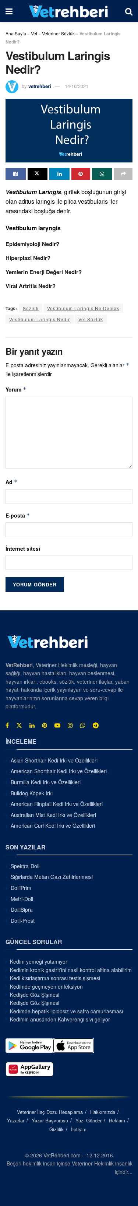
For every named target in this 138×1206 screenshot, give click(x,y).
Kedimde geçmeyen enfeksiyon (46, 986)
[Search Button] (128, 11)
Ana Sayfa (16, 33)
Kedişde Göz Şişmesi (34, 994)
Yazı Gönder (88, 1120)
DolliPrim (21, 887)
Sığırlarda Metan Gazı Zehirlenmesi (52, 876)
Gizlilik (56, 1129)
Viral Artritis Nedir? (31, 286)
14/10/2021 (76, 86)
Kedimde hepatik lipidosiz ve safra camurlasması (66, 1011)
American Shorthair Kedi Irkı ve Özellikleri (59, 771)
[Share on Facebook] (16, 174)
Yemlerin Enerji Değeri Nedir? (44, 272)
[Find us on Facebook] (7, 725)
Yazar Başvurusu (50, 1120)
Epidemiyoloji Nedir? (32, 244)
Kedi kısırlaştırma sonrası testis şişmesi (55, 978)
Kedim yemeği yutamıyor (38, 961)
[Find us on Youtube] (57, 725)
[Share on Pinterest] (80, 174)
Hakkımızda (102, 1111)
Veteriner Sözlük (58, 33)
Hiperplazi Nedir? (28, 258)
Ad (12, 481)
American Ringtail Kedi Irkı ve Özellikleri (57, 803)
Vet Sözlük (90, 319)
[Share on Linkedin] (59, 174)
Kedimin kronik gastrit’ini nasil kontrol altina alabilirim (71, 970)
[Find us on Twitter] (19, 725)
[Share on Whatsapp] (102, 174)
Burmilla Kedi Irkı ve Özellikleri (46, 782)
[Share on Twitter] (38, 174)
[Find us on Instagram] (70, 725)
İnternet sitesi (23, 548)
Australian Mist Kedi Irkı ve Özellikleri (53, 814)
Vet (34, 33)
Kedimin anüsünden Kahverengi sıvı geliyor (60, 1019)
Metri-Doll (22, 898)
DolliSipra (22, 909)
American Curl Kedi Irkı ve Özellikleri (53, 825)
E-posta (18, 515)
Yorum (16, 389)
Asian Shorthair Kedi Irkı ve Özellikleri (54, 760)
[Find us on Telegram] (96, 725)
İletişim (78, 1129)
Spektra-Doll (25, 866)
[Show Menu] (9, 11)
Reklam (117, 1120)
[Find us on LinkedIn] (32, 725)
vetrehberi (39, 86)
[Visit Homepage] (68, 11)
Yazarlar (15, 1120)
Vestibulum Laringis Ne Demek (83, 308)
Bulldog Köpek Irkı (32, 793)
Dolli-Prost (23, 920)
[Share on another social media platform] (123, 174)
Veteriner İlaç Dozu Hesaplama (50, 1111)
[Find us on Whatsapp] (82, 725)
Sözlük (31, 308)
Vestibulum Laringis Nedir (39, 319)
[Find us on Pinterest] (44, 725)
